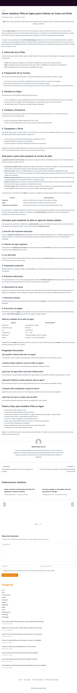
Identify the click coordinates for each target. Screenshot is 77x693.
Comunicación (6, 595)
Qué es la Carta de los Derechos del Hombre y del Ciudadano (20, 653)
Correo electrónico (45, 566)
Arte (3, 590)
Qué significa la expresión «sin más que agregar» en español (17, 469)
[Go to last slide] (4, 504)
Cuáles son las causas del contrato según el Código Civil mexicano (22, 628)
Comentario (6, 544)
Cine (3, 592)
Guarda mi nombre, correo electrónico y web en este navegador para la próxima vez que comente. (29, 570)
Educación (5, 600)
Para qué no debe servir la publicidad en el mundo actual (19, 646)
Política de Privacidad (51, 680)
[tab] (35, 524)
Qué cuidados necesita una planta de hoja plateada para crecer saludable (24, 665)
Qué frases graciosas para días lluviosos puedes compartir (19, 659)
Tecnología (5, 617)
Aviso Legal (27, 680)
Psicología (5, 614)
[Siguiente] (72, 504)
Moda (3, 607)
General (4, 602)
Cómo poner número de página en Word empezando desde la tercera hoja (57, 469)
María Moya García (8, 17)
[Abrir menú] (73, 3)
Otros (3, 10)
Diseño (4, 597)
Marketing (5, 605)
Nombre (4, 566)
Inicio (20, 680)
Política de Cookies (38, 680)
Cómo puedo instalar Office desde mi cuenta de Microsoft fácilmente (23, 621)
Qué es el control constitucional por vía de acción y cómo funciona (22, 634)
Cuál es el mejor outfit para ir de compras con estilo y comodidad (21, 640)
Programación (6, 612)
